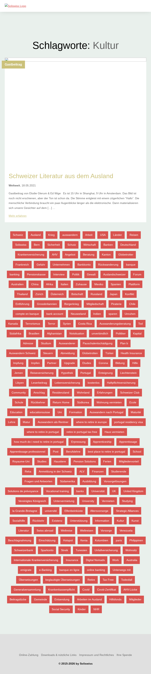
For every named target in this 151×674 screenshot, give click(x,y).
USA (103, 234)
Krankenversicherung (31, 254)
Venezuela (126, 530)
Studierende (118, 471)
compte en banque (27, 313)
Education (16, 412)
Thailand (22, 294)
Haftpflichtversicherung (121, 382)
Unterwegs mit (122, 569)
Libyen (20, 382)
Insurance (72, 560)
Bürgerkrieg (71, 304)
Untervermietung (63, 501)
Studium (46, 343)
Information (102, 520)
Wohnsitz (131, 550)
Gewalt (91, 274)
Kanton (106, 254)
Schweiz (18, 234)
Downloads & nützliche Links (58, 654)
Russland (96, 294)
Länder (117, 234)
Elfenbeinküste (73, 510)
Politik (75, 274)
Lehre (11, 422)
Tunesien (81, 550)
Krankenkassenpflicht (61, 589)
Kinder (82, 609)
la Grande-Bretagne (24, 510)
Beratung (88, 254)
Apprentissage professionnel (27, 451)
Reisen (134, 234)
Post (55, 451)
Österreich (57, 294)
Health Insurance (131, 353)
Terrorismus (32, 323)
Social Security (61, 609)
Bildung (120, 363)
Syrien (67, 323)
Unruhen (130, 313)
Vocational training (57, 491)
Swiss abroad (45, 530)
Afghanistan (54, 333)
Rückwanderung (108, 264)
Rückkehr (38, 520)
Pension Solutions (85, 461)
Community (19, 392)
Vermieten (108, 501)
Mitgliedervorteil (129, 461)
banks (80, 491)
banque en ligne (69, 569)
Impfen (35, 363)
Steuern (48, 353)
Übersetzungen (28, 579)
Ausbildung (89, 481)
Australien (17, 284)
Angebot (70, 254)
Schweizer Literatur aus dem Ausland (61, 176)
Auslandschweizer (114, 274)
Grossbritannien (47, 304)
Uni (60, 412)
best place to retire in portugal (106, 451)
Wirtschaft (89, 244)
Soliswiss (20, 244)
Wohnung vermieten (109, 402)
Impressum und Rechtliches (96, 654)
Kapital (137, 333)
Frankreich (22, 264)
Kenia (83, 540)
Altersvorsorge (99, 510)
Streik (64, 550)
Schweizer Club (129, 392)
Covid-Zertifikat (106, 589)
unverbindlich (100, 333)
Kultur (120, 520)
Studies (41, 461)
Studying (127, 501)
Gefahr (41, 264)
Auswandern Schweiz (22, 353)
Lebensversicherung (67, 382)
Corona (103, 363)
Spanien (116, 284)
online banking (96, 569)
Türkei (109, 353)
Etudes (86, 363)
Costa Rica (85, 323)
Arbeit (88, 234)
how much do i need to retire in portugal (39, 441)
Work (115, 560)
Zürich (39, 294)
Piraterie (116, 304)
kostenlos (93, 382)
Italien (64, 284)
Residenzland (60, 392)
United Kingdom (133, 491)
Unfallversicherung (106, 550)
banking (14, 274)
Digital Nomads (95, 560)
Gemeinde (40, 599)
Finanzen (98, 471)
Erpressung (78, 441)
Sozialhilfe (18, 520)
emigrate (25, 569)
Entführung (22, 304)
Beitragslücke (18, 599)
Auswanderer (67, 343)
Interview (58, 274)
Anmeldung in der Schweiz (55, 471)
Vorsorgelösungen (115, 481)
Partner (51, 363)
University (88, 501)
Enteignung (106, 372)
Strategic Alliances (127, 510)
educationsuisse (40, 412)
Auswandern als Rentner (53, 422)
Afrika (49, 284)
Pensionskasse (36, 274)
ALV (81, 471)
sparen (113, 313)
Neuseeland (78, 313)
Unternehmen (61, 264)
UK (114, 491)
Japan (113, 294)
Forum (137, 274)
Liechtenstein (128, 372)
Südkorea (83, 402)
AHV (54, 254)
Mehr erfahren (18, 215)
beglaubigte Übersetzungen (62, 579)
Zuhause (81, 284)
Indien (97, 313)
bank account (54, 313)
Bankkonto (84, 264)
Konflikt (129, 294)
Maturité (136, 412)
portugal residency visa (128, 422)
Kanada (13, 323)
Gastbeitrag (13, 64)
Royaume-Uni (20, 461)
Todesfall (126, 579)
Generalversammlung (27, 589)
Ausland (36, 234)
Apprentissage (128, 441)
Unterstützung (78, 520)
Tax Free (108, 579)
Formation (75, 412)
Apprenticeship (102, 441)
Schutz (71, 244)
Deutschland (128, 244)
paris (119, 540)
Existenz (57, 520)
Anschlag (39, 392)
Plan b (124, 343)
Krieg (51, 234)
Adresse (28, 343)
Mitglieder (135, 599)
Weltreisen (86, 530)
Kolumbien (101, 540)
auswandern (70, 234)
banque (130, 264)
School (137, 451)
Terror (51, 323)
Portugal (85, 372)
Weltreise (66, 530)
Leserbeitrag (39, 382)
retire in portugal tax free (81, 431)
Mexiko (98, 284)
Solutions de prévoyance (23, 491)
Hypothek (67, 372)
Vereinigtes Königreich (32, 501)
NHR (96, 609)
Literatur (23, 530)
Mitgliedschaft (95, 304)
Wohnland (83, 392)
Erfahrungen (104, 392)
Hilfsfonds (115, 599)
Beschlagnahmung (19, 540)
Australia (131, 560)
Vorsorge (106, 530)
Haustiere (60, 461)
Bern (37, 244)
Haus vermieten (114, 431)
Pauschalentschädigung (97, 343)
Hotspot (68, 540)
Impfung (18, 363)
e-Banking (45, 569)
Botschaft (77, 294)
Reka (28, 471)
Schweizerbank (23, 550)
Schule (19, 402)
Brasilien (34, 333)
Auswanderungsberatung (115, 323)
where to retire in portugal (43, 431)
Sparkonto (47, 550)
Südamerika (67, 481)
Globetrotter (125, 254)
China (35, 284)
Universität (98, 491)
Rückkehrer (38, 402)
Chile (132, 304)
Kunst (135, 520)
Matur (26, 422)
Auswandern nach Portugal (106, 412)
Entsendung (61, 599)
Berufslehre (73, 451)
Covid (85, 589)
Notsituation (76, 333)
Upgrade (69, 363)
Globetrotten (90, 353)
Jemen (18, 372)
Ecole (132, 402)
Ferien (107, 461)
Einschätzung (47, 540)
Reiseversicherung (41, 372)
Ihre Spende (124, 654)
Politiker (121, 333)
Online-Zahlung (28, 654)
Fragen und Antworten (38, 481)
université (51, 510)
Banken (108, 244)
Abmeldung (68, 353)
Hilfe (135, 363)
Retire (91, 579)
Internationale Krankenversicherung (36, 560)
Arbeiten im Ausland (89, 599)
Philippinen (136, 540)
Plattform (134, 284)
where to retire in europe (91, 422)
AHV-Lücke (130, 589)
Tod (140, 323)
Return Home (61, 402)
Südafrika (15, 333)
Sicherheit (53, 244)
